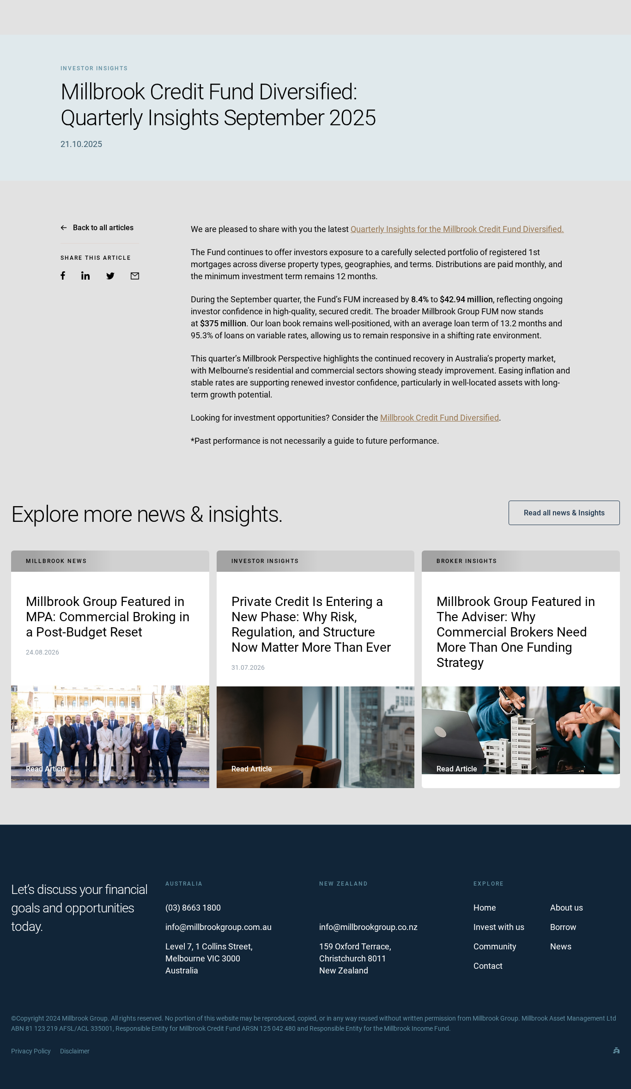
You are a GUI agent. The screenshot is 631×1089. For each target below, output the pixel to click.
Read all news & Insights (564, 512)
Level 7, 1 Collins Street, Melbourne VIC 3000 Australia (209, 958)
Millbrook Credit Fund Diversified (439, 417)
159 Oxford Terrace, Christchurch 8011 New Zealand (355, 958)
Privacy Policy (31, 1051)
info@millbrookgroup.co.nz (368, 927)
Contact (488, 966)
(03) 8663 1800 (193, 907)
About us (566, 907)
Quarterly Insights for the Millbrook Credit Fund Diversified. (457, 229)
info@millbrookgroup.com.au (218, 927)
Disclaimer (75, 1051)
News (560, 946)
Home (484, 907)
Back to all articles (103, 227)
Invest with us (498, 927)
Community (494, 946)
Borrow (563, 927)
